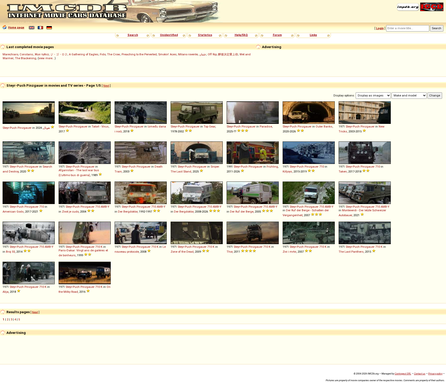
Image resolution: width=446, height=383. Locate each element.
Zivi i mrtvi (289, 251)
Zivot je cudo (70, 211)
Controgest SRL (403, 373)
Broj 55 (10, 251)
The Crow (113, 54)
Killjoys (287, 171)
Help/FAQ (241, 35)
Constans (26, 54)
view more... (47, 58)
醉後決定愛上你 (228, 54)
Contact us (419, 373)
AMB (104, 206)
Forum (277, 35)
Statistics (205, 35)
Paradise (266, 126)
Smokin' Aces (167, 54)
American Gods (13, 211)
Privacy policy (435, 373)
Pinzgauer (24, 128)
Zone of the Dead (182, 251)
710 (321, 166)
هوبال (46, 128)
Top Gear (209, 126)
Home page (16, 27)
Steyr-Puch (10, 128)
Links (313, 35)
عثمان (202, 54)
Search (133, 35)
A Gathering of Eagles (83, 54)
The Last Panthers (351, 251)
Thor (230, 251)
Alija (6, 292)
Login (380, 28)
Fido (103, 54)
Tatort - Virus (100, 126)
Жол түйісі (42, 54)
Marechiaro (10, 54)
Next (106, 85)
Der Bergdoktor (128, 211)
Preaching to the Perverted (139, 54)
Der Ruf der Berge (241, 211)
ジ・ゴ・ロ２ (58, 54)
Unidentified (169, 35)
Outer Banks (324, 126)
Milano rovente (188, 54)
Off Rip (212, 54)
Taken (343, 171)
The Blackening (25, 58)
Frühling (272, 166)
